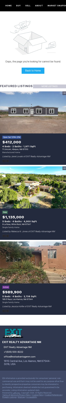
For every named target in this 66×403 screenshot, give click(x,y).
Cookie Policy (38, 395)
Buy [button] (18, 6)
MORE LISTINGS (50, 86)
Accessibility (31, 397)
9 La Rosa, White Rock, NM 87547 (16, 224)
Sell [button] (28, 6)
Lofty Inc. (16, 393)
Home (8, 6)
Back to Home (33, 70)
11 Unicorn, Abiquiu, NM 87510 (15, 149)
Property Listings (9, 397)
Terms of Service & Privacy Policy (16, 395)
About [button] (39, 6)
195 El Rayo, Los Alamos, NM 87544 (17, 299)
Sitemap (21, 397)
